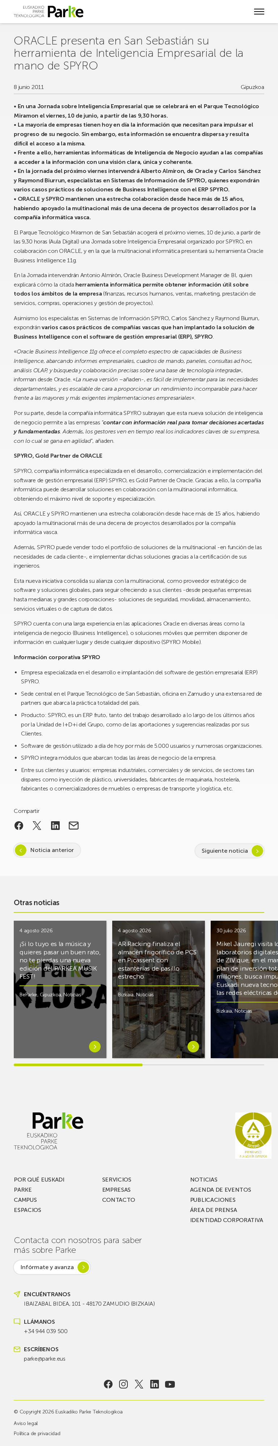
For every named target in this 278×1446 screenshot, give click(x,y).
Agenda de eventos (220, 1189)
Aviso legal (25, 1423)
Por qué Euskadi (39, 1179)
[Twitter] (139, 1384)
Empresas (116, 1189)
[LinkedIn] (154, 1384)
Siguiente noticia (225, 850)
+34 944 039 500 (45, 1331)
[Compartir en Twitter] (37, 825)
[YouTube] (170, 1384)
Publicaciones (213, 1199)
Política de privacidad (37, 1433)
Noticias (72, 995)
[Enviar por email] (74, 825)
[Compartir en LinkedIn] (55, 825)
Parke (22, 1189)
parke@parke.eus (44, 1358)
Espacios (27, 1210)
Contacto (118, 1199)
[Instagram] (124, 1384)
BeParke (28, 995)
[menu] (259, 11)
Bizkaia (126, 995)
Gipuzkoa (252, 87)
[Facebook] (108, 1384)
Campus (25, 1199)
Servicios (116, 1179)
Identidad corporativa (226, 1220)
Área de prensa (213, 1210)
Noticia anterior (52, 850)
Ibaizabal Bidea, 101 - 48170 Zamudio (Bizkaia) (89, 1303)
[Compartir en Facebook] (19, 825)
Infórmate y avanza (47, 1267)
